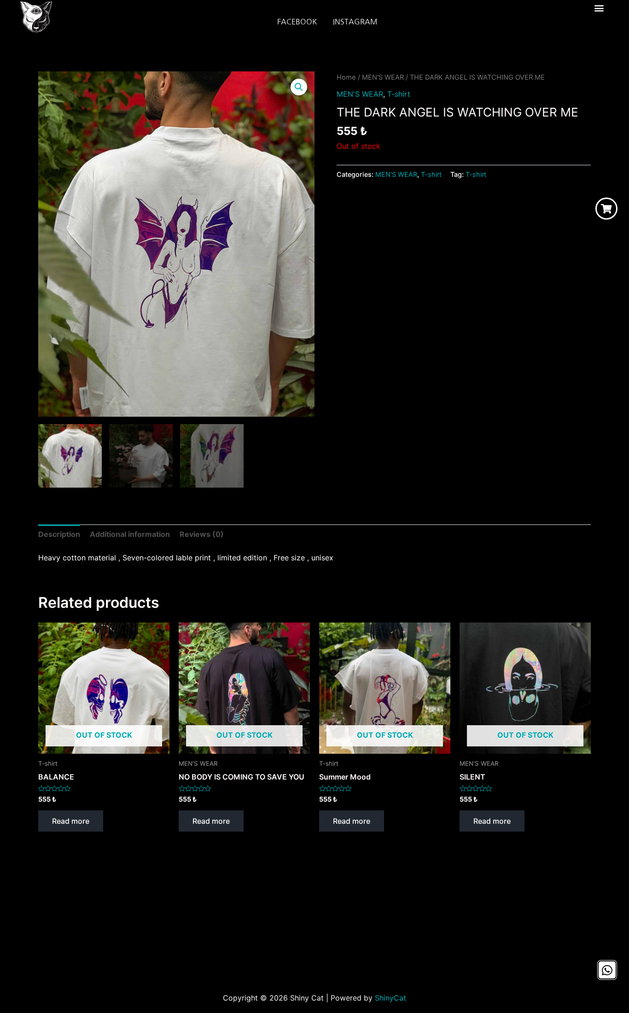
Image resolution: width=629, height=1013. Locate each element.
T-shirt (398, 94)
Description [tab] (59, 534)
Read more (70, 821)
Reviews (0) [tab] (202, 534)
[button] (598, 7)
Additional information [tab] (130, 534)
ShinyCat (390, 997)
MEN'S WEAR (383, 77)
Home (346, 77)
